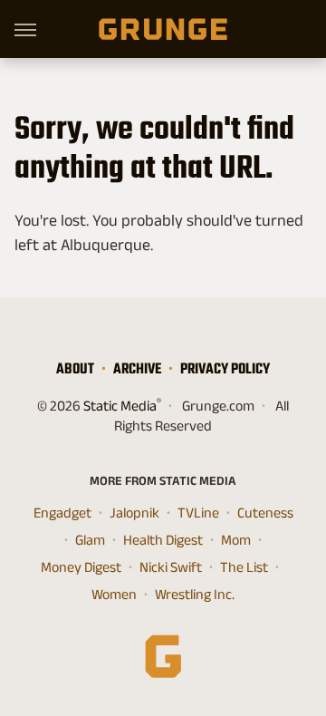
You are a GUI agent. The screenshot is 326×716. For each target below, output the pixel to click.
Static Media (120, 405)
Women (114, 594)
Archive (137, 368)
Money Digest (81, 567)
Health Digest (163, 539)
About (75, 368)
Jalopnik (134, 512)
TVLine (198, 512)
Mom (236, 539)
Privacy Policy (225, 368)
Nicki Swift (170, 567)
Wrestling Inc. (195, 594)
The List (244, 567)
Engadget (62, 512)
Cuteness (265, 512)
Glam (90, 539)
